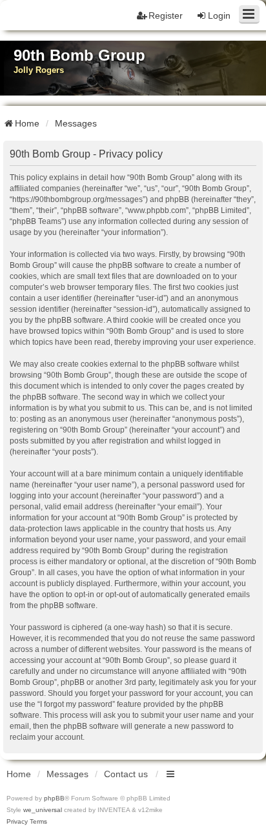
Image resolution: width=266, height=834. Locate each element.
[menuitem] (17, 822)
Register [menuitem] (165, 15)
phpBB (54, 798)
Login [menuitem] (219, 15)
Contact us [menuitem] (126, 774)
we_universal (42, 809)
